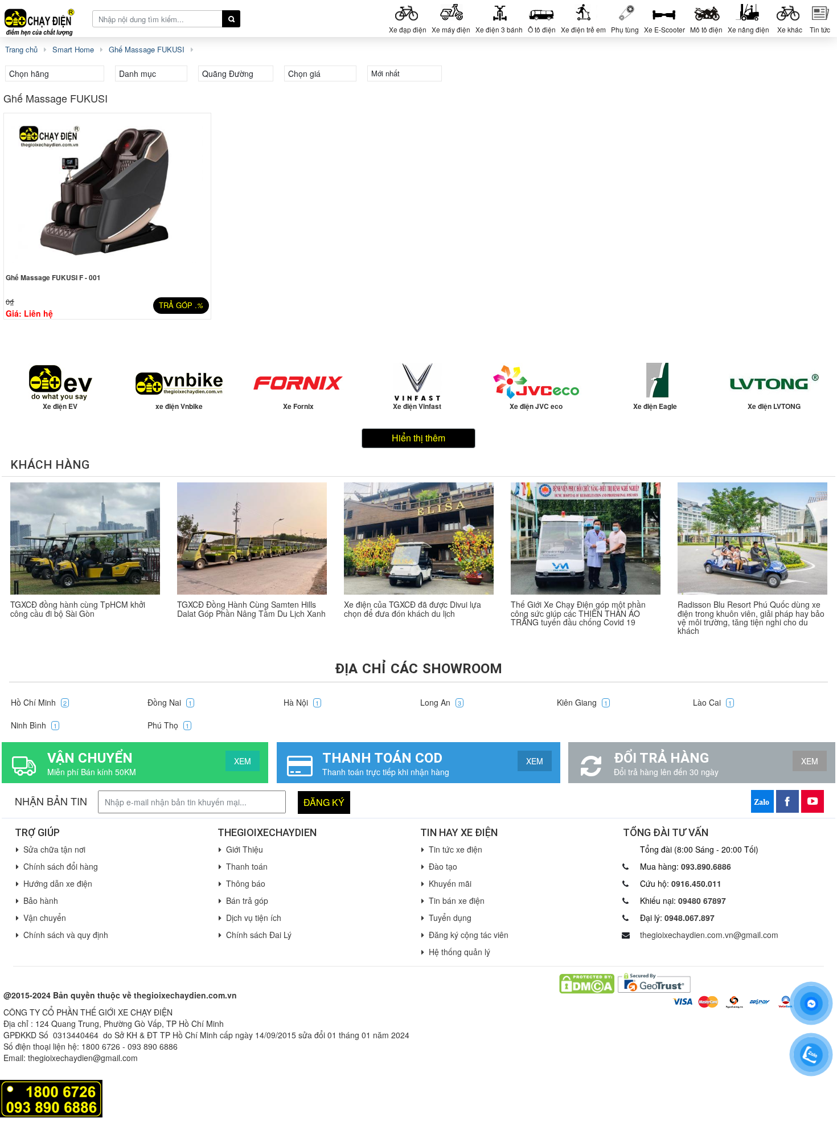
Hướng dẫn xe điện (57, 883)
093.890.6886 (706, 866)
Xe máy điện (451, 29)
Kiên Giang (582, 702)
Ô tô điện (542, 29)
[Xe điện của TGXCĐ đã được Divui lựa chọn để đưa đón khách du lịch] (419, 538)
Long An (440, 702)
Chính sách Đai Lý (259, 934)
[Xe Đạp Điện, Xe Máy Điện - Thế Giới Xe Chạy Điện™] (44, 17)
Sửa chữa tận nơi (54, 849)
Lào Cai (712, 702)
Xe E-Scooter (664, 29)
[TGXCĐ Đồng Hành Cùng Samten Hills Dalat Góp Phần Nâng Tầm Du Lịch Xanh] (252, 538)
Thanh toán (247, 866)
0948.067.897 (689, 917)
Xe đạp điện (407, 29)
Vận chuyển (44, 917)
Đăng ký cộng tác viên (468, 934)
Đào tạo (443, 866)
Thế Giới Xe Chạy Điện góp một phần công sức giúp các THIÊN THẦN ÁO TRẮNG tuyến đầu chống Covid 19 (578, 613)
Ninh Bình (34, 725)
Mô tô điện (706, 29)
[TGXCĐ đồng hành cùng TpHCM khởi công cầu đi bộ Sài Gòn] (85, 538)
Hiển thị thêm (418, 437)
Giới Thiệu (244, 849)
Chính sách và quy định (65, 934)
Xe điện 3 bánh (499, 29)
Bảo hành (40, 900)
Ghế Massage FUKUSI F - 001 (53, 277)
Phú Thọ (168, 725)
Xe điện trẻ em (583, 29)
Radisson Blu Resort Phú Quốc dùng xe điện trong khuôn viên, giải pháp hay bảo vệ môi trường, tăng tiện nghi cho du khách (751, 617)
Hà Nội (301, 702)
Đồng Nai (169, 702)
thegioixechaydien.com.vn (185, 995)
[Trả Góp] (51, 1097)
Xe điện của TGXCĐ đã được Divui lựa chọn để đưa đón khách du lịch (412, 609)
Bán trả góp (247, 900)
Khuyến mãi (450, 883)
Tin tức (820, 29)
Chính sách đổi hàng (60, 866)
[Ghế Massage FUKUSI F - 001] (107, 190)
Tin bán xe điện (457, 900)
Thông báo (245, 883)
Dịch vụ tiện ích (253, 917)
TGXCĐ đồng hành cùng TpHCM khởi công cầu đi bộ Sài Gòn (77, 609)
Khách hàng (49, 465)
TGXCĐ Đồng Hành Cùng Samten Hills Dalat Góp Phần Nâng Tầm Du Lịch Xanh (251, 609)
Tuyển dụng (450, 917)
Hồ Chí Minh (39, 702)
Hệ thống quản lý (459, 951)
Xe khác (789, 29)
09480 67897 (702, 900)
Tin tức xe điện (455, 849)
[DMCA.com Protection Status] (586, 982)
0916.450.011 (696, 883)
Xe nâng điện (748, 29)
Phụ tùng (625, 29)
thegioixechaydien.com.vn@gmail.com (709, 934)
